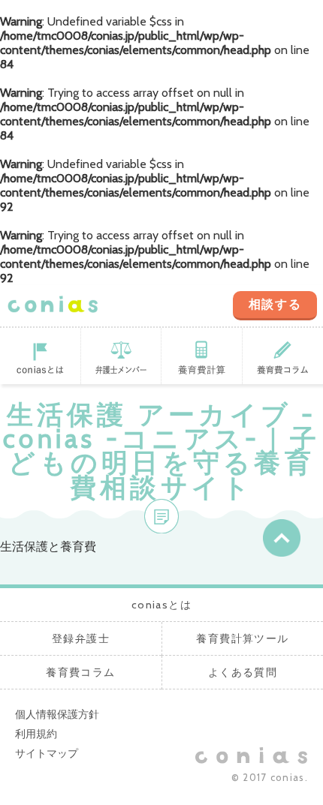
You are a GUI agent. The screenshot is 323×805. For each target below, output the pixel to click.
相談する (275, 304)
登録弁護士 (121, 356)
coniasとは (40, 356)
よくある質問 (242, 672)
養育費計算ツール (202, 356)
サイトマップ (46, 753)
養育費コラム (80, 672)
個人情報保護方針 (57, 714)
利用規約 (36, 733)
